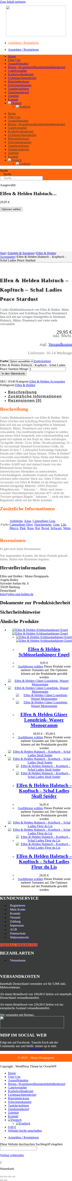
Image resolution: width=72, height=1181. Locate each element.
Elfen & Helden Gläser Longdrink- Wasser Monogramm (44, 720)
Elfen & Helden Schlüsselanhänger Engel (44, 652)
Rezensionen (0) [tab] (24, 400)
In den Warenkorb (13, 373)
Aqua (27, 521)
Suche (4, 170)
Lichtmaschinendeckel (22, 78)
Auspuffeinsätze (18, 63)
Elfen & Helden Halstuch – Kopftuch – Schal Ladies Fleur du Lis (44, 861)
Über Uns (14, 60)
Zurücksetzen (42, 361)
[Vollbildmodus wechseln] (5, 1176)
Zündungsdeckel (18, 92)
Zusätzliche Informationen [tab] (35, 396)
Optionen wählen (11, 209)
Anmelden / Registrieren (23, 43)
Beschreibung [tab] (22, 392)
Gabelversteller (17, 70)
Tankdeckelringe (18, 88)
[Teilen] (9, 1176)
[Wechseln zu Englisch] (23, 106)
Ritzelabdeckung (18, 81)
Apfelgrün (16, 521)
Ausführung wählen (30, 666)
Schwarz (56, 528)
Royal (45, 528)
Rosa (30, 528)
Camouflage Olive (21, 524)
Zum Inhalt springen (13, 1)
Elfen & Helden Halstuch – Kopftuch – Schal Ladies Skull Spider (44, 791)
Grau (56, 524)
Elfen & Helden (25, 385)
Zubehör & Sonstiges (21, 253)
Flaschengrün (42, 524)
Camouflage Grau (44, 521)
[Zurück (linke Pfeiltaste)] (1, 1180)
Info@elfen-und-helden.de (16, 594)
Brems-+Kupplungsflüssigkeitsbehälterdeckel (36, 67)
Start (3, 253)
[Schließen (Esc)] (13, 1176)
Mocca (14, 528)
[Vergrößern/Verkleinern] (1, 1176)
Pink (23, 528)
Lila (63, 524)
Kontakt (13, 99)
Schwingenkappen (19, 85)
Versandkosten (60, 344)
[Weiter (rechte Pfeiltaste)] (5, 1180)
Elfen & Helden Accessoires (47, 381)
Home (12, 56)
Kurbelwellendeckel (20, 74)
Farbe (4, 361)
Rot (37, 528)
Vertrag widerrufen (12, 1155)
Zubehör (13, 96)
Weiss (67, 528)
